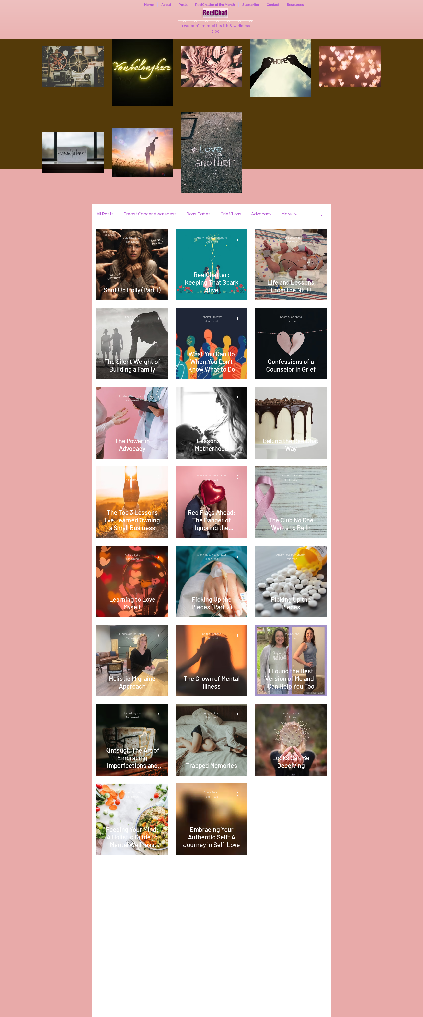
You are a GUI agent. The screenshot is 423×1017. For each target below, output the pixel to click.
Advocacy (261, 214)
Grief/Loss (230, 214)
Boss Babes (198, 214)
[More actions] (160, 239)
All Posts (105, 214)
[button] (320, 214)
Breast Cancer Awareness (149, 214)
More (286, 214)
